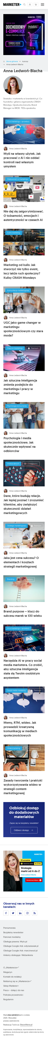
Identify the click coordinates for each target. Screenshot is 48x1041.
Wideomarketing (13, 748)
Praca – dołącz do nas (13, 990)
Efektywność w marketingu (17, 179)
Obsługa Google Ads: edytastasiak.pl (20, 946)
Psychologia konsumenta (17, 406)
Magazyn (7, 972)
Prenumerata (9, 927)
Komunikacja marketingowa (18, 291)
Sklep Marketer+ (11, 985)
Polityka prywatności (13, 994)
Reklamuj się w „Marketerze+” (17, 981)
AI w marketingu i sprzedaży (18, 122)
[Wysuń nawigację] (42, 4)
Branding (10, 579)
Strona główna (12, 61)
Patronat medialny (12, 937)
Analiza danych (13, 464)
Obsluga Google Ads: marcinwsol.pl (20, 950)
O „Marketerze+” (11, 967)
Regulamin (8, 999)
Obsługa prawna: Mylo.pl (15, 941)
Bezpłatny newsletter (13, 932)
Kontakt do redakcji (12, 976)
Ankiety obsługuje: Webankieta (18, 955)
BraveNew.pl (26, 1024)
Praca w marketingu (15, 348)
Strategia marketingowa (16, 526)
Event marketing (13, 233)
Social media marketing (16, 691)
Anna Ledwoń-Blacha (18, 148)
